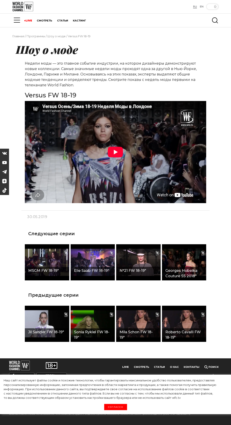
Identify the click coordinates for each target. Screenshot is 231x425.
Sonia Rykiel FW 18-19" (91, 335)
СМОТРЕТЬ (44, 20)
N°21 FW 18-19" (133, 270)
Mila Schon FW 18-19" (136, 335)
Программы (36, 36)
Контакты (191, 367)
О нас (174, 367)
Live (125, 367)
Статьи (159, 367)
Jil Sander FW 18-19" (46, 332)
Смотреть (141, 367)
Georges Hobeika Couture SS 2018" (181, 273)
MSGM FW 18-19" (43, 270)
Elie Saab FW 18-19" (91, 270)
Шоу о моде (56, 36)
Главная (18, 36)
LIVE (28, 20)
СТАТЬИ (62, 20)
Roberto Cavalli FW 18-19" (183, 335)
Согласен (115, 407)
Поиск (213, 367)
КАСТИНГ (79, 20)
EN (201, 6)
